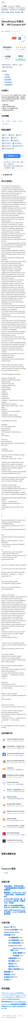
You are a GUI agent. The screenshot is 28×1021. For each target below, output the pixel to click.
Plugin (20, 997)
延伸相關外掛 (8, 84)
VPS (7, 999)
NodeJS (14, 997)
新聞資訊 (7, 974)
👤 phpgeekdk (15, 140)
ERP (15, 993)
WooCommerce (14, 999)
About (12, 12)
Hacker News (9, 932)
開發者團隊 (7, 79)
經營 (18, 1006)
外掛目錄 (7, 31)
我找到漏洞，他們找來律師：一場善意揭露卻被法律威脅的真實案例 (14, 888)
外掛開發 (16, 956)
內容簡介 (7, 74)
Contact (17, 12)
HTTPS (15, 995)
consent (8, 121)
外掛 (20, 1002)
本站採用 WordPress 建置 (11, 1015)
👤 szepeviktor (6, 146)
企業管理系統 (14, 1002)
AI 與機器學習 (13, 938)
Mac (5, 997)
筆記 (16, 1006)
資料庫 (10, 964)
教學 (18, 1004)
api (3, 121)
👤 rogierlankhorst (18, 146)
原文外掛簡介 (8, 82)
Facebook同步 (4, 995)
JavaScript (23, 995)
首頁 (2, 31)
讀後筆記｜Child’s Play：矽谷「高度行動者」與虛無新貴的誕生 (15, 894)
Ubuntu (3, 999)
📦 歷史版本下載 (7, 175)
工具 (7, 1004)
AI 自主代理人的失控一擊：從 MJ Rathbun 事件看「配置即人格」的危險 (15, 901)
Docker (13, 993)
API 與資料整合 (14, 940)
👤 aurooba (5, 137)
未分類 (6, 980)
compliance (5, 124)
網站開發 (21, 1006)
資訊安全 (11, 966)
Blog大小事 (8, 927)
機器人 (10, 1006)
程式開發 (11, 961)
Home (3, 12)
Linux (2, 997)
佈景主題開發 (18, 953)
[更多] (22, 12)
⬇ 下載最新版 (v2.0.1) (12, 156)
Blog (7, 12)
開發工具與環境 (14, 969)
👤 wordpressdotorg (8, 148)
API (2, 993)
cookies (14, 121)
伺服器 (17, 1002)
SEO (23, 997)
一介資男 (4, 6)
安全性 (2, 1004)
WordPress (12, 946)
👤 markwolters (17, 143)
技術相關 (7, 935)
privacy (20, 121)
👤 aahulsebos (6, 143)
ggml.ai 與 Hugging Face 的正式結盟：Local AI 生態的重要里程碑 (14, 912)
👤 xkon (4, 135)
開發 (5, 1008)
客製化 (5, 1004)
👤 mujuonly (5, 140)
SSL (25, 997)
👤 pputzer (14, 137)
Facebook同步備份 (11, 930)
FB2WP (8, 995)
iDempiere (19, 995)
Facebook (20, 993)
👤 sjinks (18, 135)
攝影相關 (7, 972)
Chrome (9, 993)
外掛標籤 (7, 77)
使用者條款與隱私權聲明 (11, 1017)
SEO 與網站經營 (14, 943)
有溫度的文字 (9, 977)
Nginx (11, 997)
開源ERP (2, 1008)
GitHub (2, 1017)
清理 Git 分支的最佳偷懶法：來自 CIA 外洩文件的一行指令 (15, 906)
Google (11, 995)
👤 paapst (11, 135)
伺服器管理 (12, 958)
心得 (10, 1004)
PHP (17, 997)
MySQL (7, 997)
